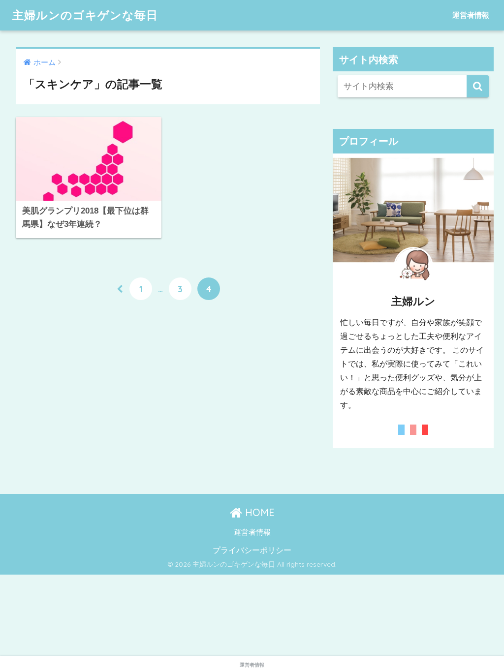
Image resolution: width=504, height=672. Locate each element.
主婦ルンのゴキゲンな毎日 (85, 15)
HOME (258, 512)
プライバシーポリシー (252, 550)
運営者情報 (470, 15)
